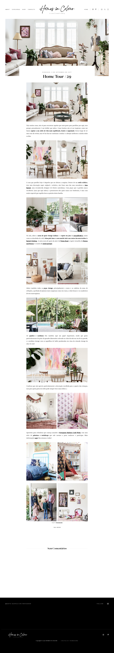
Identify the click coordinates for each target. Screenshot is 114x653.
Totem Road (64, 241)
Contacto (31, 9)
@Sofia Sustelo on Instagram (18, 603)
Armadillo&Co (78, 236)
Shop (24, 9)
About (7, 9)
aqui (36, 438)
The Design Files (59, 522)
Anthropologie (47, 244)
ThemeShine (74, 640)
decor (59, 527)
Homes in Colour (51, 640)
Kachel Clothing (31, 241)
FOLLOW (100, 603)
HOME (86, 9)
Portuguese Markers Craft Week (70, 433)
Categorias (16, 9)
